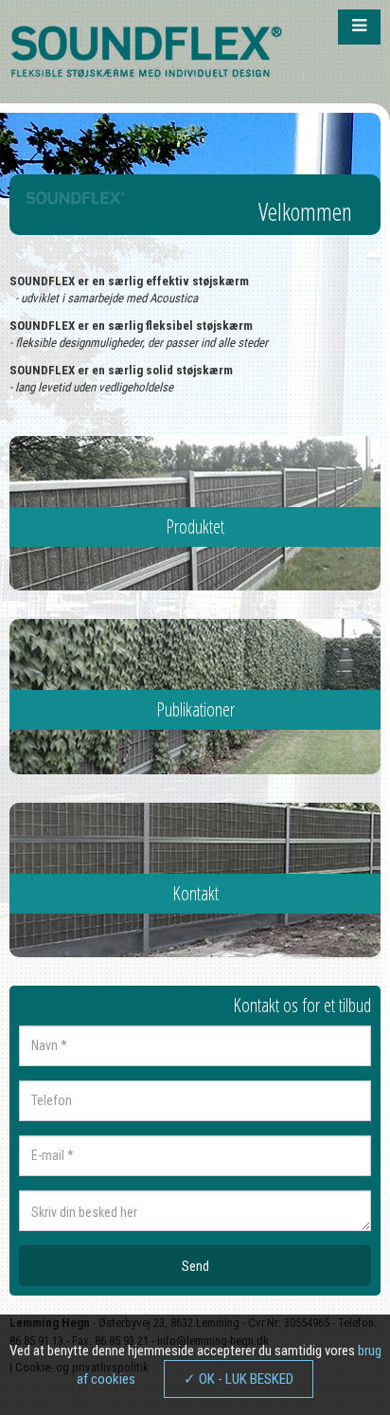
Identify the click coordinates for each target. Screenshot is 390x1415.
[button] (359, 27)
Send (195, 1266)
